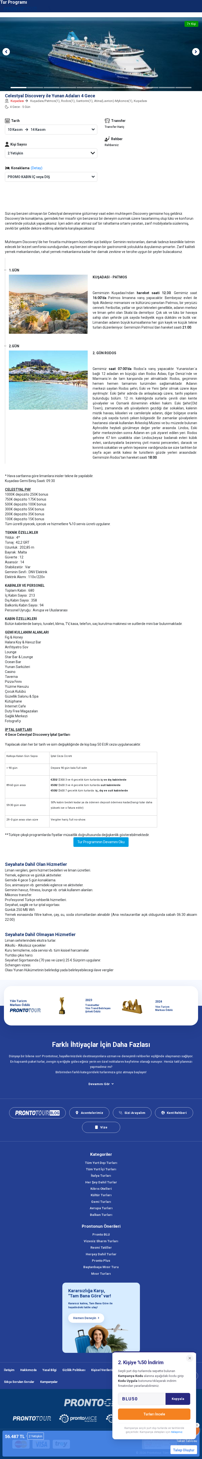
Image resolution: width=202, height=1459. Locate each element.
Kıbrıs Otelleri (101, 1189)
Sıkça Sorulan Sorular (19, 1382)
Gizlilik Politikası (73, 1370)
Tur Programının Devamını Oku (101, 842)
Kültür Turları (101, 1195)
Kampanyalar (49, 1382)
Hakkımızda (28, 1370)
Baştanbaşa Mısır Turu (101, 1267)
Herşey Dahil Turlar (101, 1254)
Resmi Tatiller (101, 1247)
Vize (103, 1127)
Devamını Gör (99, 1084)
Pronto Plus (101, 1260)
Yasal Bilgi (49, 1370)
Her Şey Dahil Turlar (101, 1182)
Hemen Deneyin (84, 1318)
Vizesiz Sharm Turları (101, 1241)
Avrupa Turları (101, 1208)
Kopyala (178, 1399)
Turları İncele (154, 1414)
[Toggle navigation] (195, 8)
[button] (6, 51)
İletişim (9, 1370)
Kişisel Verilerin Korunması (110, 1370)
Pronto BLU (101, 1234)
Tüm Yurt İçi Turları (101, 1169)
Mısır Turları (101, 1273)
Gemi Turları (101, 1202)
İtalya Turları (101, 1175)
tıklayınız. (177, 1432)
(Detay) (36, 168)
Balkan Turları (101, 1215)
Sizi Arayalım (134, 1113)
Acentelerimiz (92, 1113)
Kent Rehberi (177, 1113)
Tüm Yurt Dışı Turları (101, 1163)
